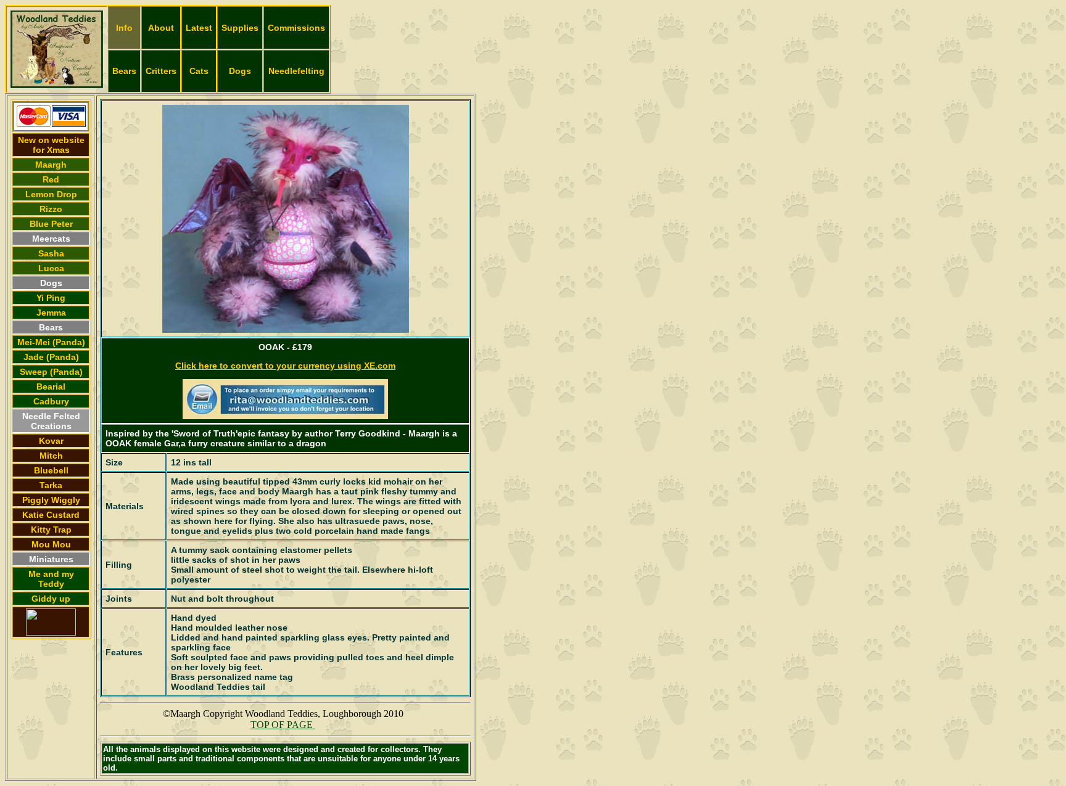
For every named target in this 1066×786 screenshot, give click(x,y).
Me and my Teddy (51, 579)
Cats (199, 71)
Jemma (51, 312)
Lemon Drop (51, 194)
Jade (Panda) (51, 357)
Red (51, 179)
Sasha (51, 253)
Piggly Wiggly (51, 500)
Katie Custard (51, 515)
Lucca (51, 268)
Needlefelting (296, 71)
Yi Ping (50, 298)
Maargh (51, 165)
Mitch (51, 456)
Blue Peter (51, 224)
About (161, 28)
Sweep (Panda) (51, 372)
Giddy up (50, 599)
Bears (124, 71)
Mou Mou (51, 544)
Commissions (296, 28)
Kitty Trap (51, 529)
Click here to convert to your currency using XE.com (285, 365)
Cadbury (51, 401)
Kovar (51, 441)
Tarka (50, 485)
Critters (161, 71)
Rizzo (50, 209)
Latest (199, 28)
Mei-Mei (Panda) (51, 342)
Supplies (239, 28)
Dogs (240, 71)
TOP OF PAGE (282, 724)
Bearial (50, 386)
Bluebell (51, 470)
